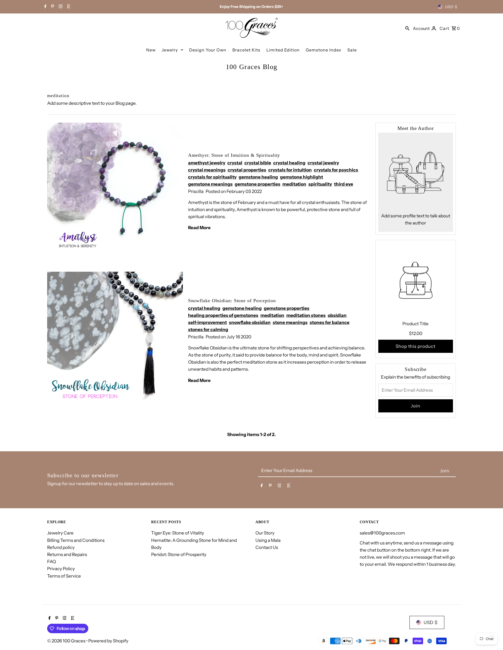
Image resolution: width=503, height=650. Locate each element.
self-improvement (207, 322)
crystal (234, 162)
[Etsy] (68, 7)
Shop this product (415, 346)
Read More (199, 227)
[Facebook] (44, 7)
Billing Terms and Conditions (76, 540)
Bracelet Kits (246, 50)
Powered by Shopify (108, 640)
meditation (294, 184)
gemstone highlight (301, 177)
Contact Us (266, 547)
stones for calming (208, 329)
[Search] (407, 28)
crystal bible (257, 162)
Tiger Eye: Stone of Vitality (177, 533)
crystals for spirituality (212, 177)
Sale (352, 50)
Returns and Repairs (67, 554)
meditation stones (306, 315)
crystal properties (247, 169)
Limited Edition (283, 50)
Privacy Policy (61, 568)
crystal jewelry (323, 162)
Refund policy (61, 547)
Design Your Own (207, 50)
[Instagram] (59, 7)
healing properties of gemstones (223, 315)
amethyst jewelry (206, 162)
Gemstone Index (323, 50)
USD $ (451, 6)
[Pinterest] (52, 7)
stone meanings (290, 322)
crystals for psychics (336, 169)
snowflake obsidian (250, 322)
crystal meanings (207, 169)
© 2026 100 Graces (66, 640)
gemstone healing (258, 177)
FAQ (51, 561)
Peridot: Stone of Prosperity (178, 554)
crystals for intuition (290, 169)
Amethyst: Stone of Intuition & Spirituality (234, 155)
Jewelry (170, 50)
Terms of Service (64, 576)
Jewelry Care (60, 533)
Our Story (265, 533)
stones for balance (329, 322)
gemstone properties (257, 184)
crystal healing (289, 162)
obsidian (337, 315)
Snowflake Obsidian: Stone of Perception (232, 300)
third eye (343, 184)
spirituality (320, 184)
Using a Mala (268, 540)
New (151, 50)
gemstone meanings (210, 184)
